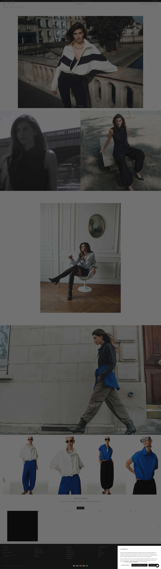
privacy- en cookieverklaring (131, 561)
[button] (157, 565)
